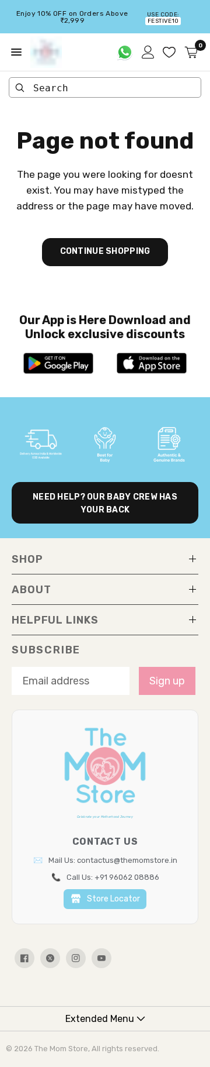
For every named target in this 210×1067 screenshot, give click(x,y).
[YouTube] (101, 958)
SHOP (27, 559)
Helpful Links (55, 620)
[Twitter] (50, 958)
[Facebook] (24, 958)
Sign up (167, 680)
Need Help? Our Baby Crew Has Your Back (105, 503)
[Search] (19, 87)
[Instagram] (76, 958)
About (31, 589)
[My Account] (148, 52)
